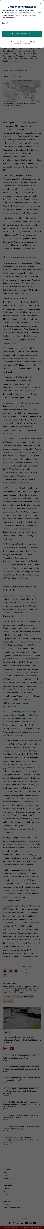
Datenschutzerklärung (17, 42)
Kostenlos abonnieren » (22, 34)
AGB (31, 42)
